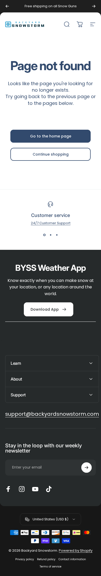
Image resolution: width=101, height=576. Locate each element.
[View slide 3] (57, 235)
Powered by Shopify (75, 550)
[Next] (93, 6)
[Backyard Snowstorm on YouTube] (35, 489)
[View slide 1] (44, 235)
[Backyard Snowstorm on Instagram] (22, 489)
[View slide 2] (50, 235)
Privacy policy (24, 559)
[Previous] (7, 6)
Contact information (72, 559)
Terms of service (50, 566)
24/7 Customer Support (50, 223)
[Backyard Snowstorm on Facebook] (8, 489)
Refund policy (46, 559)
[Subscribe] (86, 467)
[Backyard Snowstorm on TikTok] (49, 489)
